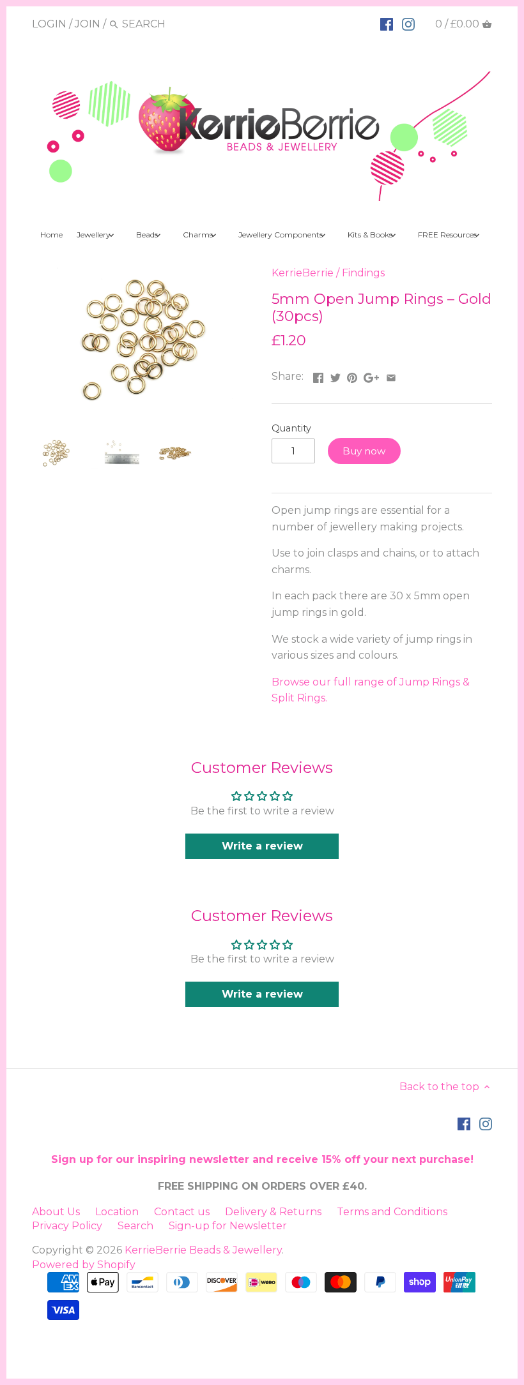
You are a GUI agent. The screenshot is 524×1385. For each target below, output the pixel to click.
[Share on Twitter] (335, 375)
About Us (56, 1212)
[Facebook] (386, 23)
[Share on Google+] (371, 375)
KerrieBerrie (303, 273)
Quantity (291, 428)
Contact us (182, 1212)
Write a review (262, 846)
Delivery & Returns (273, 1212)
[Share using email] (391, 375)
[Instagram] (408, 23)
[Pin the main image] (352, 375)
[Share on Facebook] (318, 375)
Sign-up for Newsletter (228, 1226)
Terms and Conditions (392, 1212)
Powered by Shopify (83, 1265)
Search (135, 1226)
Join (87, 24)
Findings (363, 273)
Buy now (364, 451)
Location (117, 1212)
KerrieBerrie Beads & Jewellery (203, 1250)
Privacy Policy (67, 1226)
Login (49, 24)
